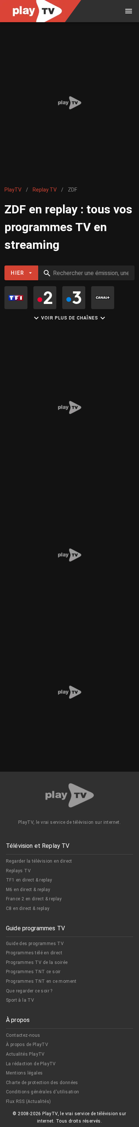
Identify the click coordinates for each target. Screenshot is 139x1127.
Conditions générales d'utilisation (42, 1091)
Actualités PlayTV (25, 1054)
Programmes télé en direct (34, 952)
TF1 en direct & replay (29, 880)
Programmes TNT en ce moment (41, 981)
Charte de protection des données (42, 1082)
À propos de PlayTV (27, 1044)
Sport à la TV (20, 1000)
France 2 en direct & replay (34, 898)
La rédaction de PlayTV (31, 1063)
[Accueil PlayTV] (69, 797)
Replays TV (18, 870)
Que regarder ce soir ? (29, 991)
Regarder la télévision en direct (39, 861)
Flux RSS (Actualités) (28, 1101)
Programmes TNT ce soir (33, 971)
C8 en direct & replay (27, 908)
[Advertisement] (69, 102)
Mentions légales (24, 1073)
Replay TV (45, 190)
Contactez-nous (23, 1035)
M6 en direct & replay (28, 889)
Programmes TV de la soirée (36, 962)
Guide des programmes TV (35, 943)
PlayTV (12, 190)
